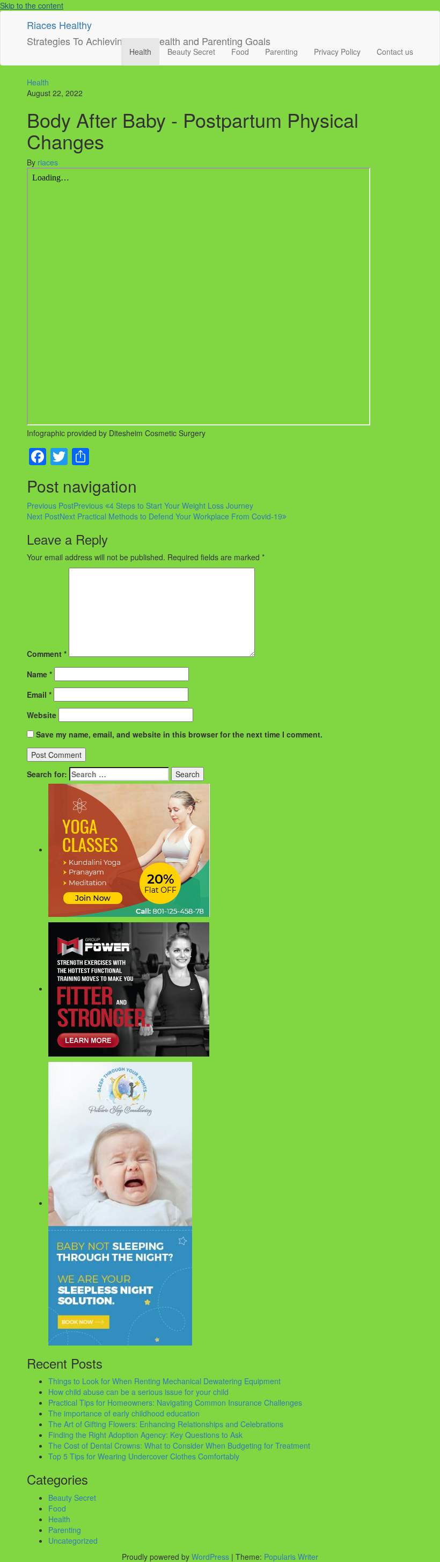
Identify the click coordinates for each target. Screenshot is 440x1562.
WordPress (210, 1556)
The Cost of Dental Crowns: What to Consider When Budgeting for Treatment (179, 1445)
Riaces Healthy (59, 25)
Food (240, 51)
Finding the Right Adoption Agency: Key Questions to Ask (145, 1434)
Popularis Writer (291, 1556)
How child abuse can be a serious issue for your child (138, 1391)
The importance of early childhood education (124, 1413)
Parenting (281, 51)
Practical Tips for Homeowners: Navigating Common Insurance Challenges (175, 1402)
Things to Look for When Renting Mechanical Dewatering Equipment (164, 1381)
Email (39, 694)
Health (140, 51)
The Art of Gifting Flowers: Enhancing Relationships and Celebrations (165, 1424)
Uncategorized (73, 1540)
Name (39, 674)
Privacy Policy (337, 51)
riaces (48, 162)
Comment (47, 653)
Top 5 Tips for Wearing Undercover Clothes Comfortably (143, 1456)
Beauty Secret (191, 51)
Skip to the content (31, 5)
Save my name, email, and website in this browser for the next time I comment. (179, 734)
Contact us (395, 51)
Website (41, 715)
